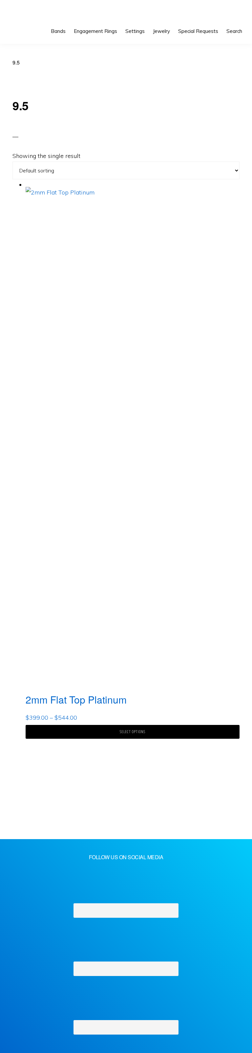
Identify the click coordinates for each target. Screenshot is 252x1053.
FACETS (28, 13)
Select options (132, 731)
